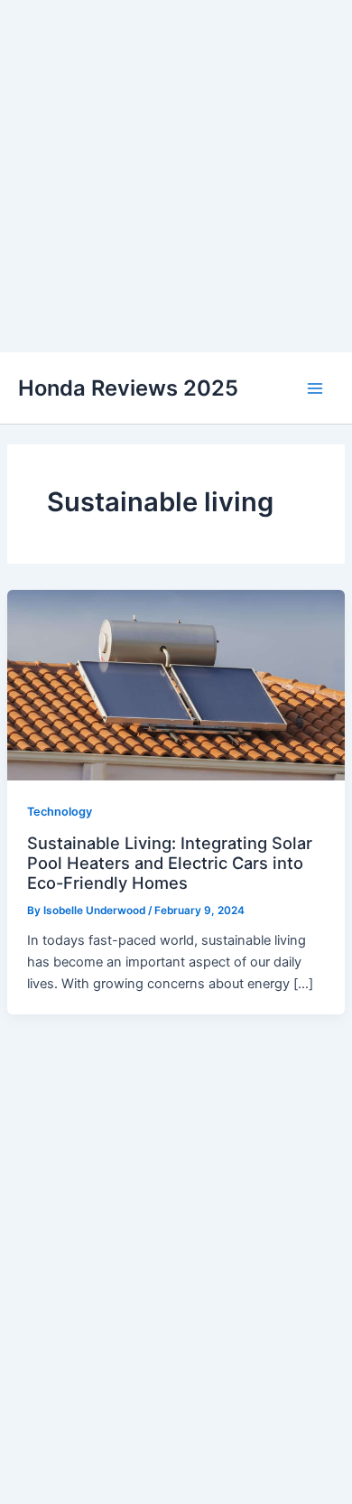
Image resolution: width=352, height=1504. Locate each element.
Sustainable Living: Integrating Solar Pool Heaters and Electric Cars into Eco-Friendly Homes (169, 863)
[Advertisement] (176, 176)
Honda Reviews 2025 (128, 388)
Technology (59, 811)
